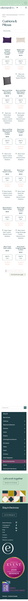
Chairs (14, 450)
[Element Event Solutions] (8, 7)
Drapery (5, 435)
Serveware (14, 443)
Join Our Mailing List (9, 515)
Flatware (14, 428)
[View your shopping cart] (17, 8)
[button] (7, 68)
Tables (14, 447)
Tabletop (14, 421)
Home (3, 14)
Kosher (14, 465)
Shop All (5, 413)
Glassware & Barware (14, 425)
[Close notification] (26, 3)
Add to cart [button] (7, 62)
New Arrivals (6, 417)
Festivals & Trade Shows (14, 469)
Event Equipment (8, 457)
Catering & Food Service (14, 439)
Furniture (14, 454)
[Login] (21, 7)
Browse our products (11, 482)
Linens (14, 432)
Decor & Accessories (12, 14)
